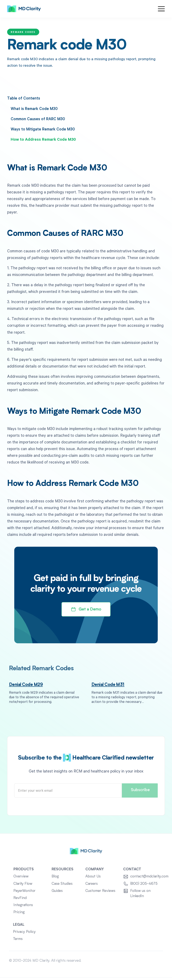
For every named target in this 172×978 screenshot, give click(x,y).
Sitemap (156, 961)
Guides (57, 891)
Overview (21, 876)
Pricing (19, 912)
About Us (93, 876)
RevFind (20, 898)
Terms (18, 939)
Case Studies (62, 884)
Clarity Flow (22, 884)
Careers (91, 884)
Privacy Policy (24, 932)
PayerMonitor (24, 891)
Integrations (23, 905)
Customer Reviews (100, 891)
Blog (55, 876)
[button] (161, 8)
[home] (24, 8)
